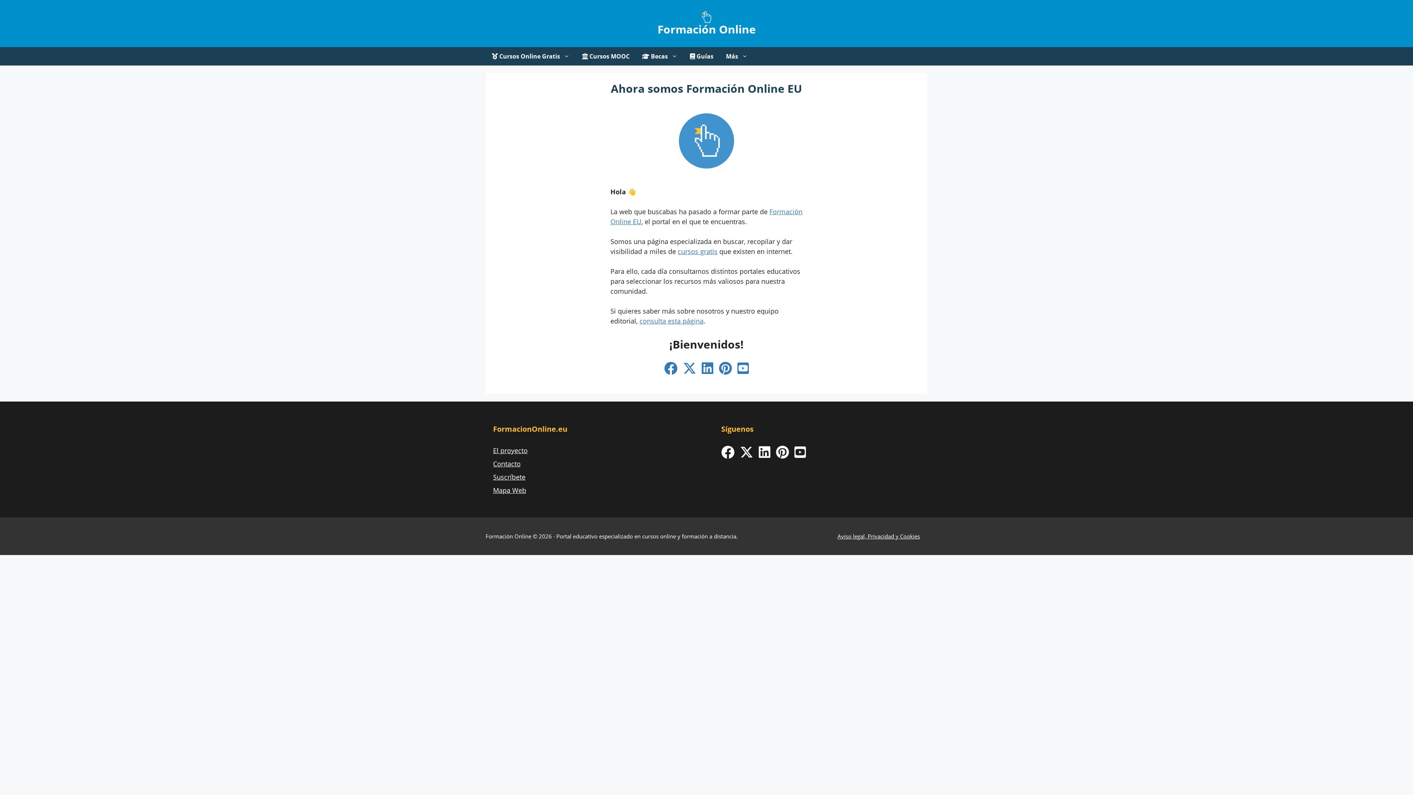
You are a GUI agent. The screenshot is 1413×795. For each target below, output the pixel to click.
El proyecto (510, 450)
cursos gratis (698, 251)
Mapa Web (509, 490)
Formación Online (707, 29)
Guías (704, 56)
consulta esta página (672, 321)
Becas (658, 56)
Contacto (507, 463)
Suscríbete (509, 477)
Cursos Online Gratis (529, 56)
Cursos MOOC (609, 56)
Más (732, 56)
